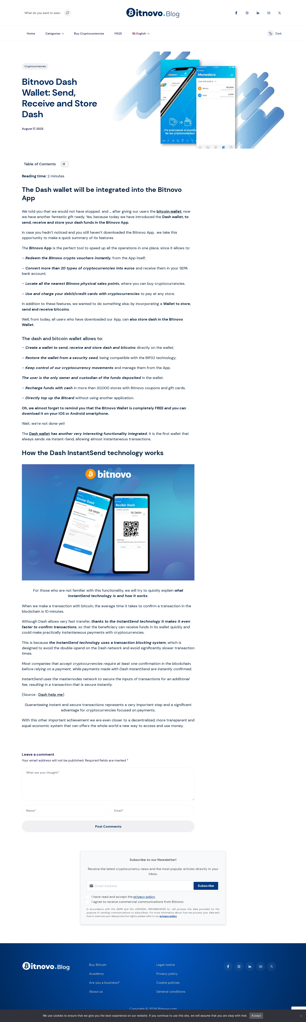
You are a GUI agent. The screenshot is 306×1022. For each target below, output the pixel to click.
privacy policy (144, 897)
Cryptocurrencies (35, 66)
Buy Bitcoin (97, 965)
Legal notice (165, 965)
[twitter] (271, 966)
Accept (256, 1015)
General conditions (170, 991)
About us (96, 991)
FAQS (118, 33)
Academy (96, 973)
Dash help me (50, 694)
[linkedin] (249, 966)
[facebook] (228, 966)
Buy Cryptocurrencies (89, 33)
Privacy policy (167, 973)
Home (31, 33)
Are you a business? (104, 982)
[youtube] (260, 966)
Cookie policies (168, 982)
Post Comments (108, 826)
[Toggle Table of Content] (62, 164)
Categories (52, 33)
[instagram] (239, 966)
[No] (301, 1016)
